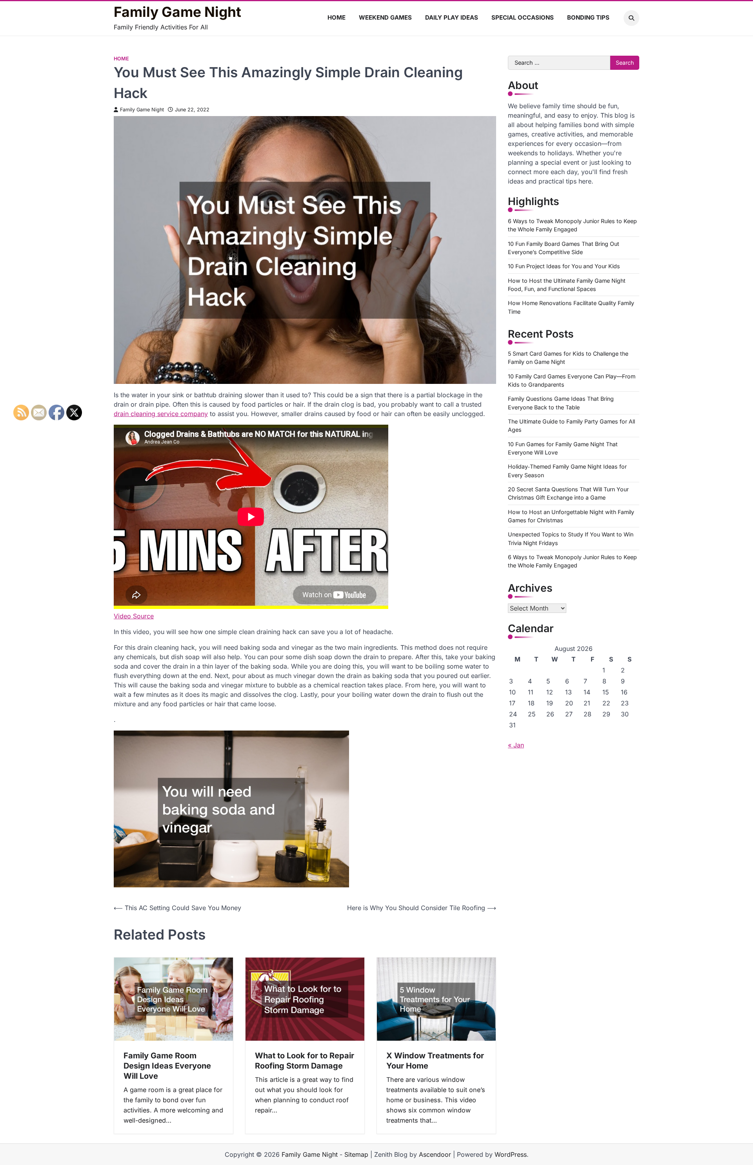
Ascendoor (435, 1154)
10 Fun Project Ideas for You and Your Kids (564, 266)
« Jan (516, 745)
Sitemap (356, 1154)
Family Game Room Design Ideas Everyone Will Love (167, 1066)
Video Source (134, 616)
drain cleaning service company (161, 414)
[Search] (631, 18)
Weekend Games (385, 17)
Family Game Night (177, 12)
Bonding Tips (588, 17)
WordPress (511, 1154)
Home (336, 17)
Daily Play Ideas (451, 17)
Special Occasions (522, 17)
